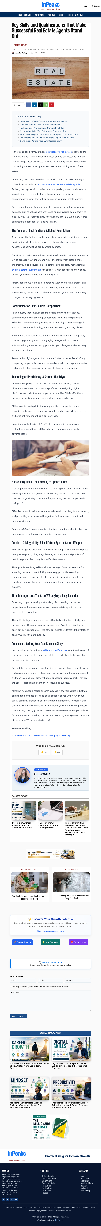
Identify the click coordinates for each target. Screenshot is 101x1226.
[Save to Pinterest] (98, 624)
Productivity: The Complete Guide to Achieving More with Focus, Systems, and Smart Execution (70, 1105)
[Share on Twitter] (98, 613)
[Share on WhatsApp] (98, 618)
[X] (40, 104)
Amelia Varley (21, 53)
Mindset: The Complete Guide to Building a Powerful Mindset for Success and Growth (26, 1105)
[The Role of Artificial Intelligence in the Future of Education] (24, 811)
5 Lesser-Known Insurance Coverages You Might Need (48, 825)
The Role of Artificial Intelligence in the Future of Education (22, 825)
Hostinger (59, 1220)
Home (14, 49)
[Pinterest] (51, 104)
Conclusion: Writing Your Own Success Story (41, 141)
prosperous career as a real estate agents (58, 184)
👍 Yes (44, 752)
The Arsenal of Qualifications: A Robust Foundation (43, 121)
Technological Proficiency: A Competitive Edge (42, 128)
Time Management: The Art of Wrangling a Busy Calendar (47, 137)
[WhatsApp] (45, 104)
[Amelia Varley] (13, 53)
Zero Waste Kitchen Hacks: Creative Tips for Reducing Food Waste (29, 897)
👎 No (57, 752)
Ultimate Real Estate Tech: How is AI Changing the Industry (42, 735)
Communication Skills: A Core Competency (40, 124)
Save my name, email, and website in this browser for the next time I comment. (41, 987)
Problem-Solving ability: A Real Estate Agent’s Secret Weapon (49, 134)
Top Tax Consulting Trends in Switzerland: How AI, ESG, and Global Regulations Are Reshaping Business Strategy (76, 828)
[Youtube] (16, 1199)
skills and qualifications (55, 650)
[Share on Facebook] (98, 602)
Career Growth (21, 45)
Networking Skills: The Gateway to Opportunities (43, 131)
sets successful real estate (58, 152)
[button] (94, 5)
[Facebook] (28, 104)
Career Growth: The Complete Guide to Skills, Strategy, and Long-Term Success (29, 1065)
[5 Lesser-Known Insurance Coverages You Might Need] (50, 811)
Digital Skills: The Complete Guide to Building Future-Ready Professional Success (69, 1065)
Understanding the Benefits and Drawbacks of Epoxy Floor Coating (71, 897)
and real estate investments (26, 269)
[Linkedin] (34, 104)
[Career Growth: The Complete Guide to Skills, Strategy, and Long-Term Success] (29, 1049)
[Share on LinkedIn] (98, 607)
